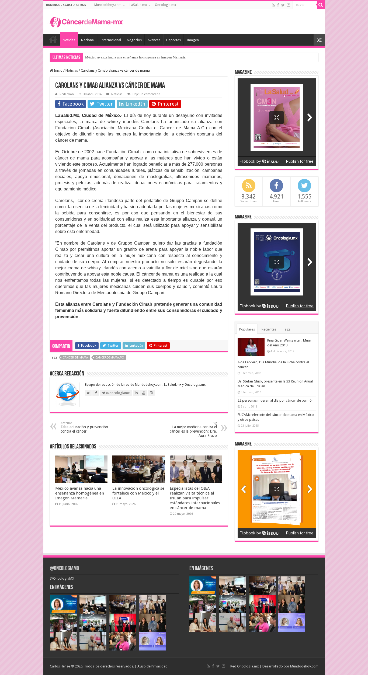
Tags (286, 329)
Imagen (193, 40)
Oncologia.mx (165, 5)
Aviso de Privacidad (152, 666)
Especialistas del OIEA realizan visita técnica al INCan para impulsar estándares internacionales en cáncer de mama (195, 498)
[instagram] (288, 5)
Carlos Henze (60, 666)
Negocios (134, 40)
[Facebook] (278, 5)
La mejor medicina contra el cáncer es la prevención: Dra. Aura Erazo (193, 429)
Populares (247, 329)
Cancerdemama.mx (109, 357)
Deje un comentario (146, 94)
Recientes (269, 329)
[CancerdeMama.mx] (85, 21)
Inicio (53, 39)
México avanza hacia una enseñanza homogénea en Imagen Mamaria (79, 493)
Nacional (88, 40)
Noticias (69, 40)
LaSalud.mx (138, 5)
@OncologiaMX (64, 569)
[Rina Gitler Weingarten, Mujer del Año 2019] (251, 347)
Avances (154, 40)
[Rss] (273, 5)
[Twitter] (283, 5)
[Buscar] (321, 5)
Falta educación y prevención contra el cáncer (84, 427)
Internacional (110, 40)
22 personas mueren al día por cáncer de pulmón (276, 400)
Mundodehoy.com (107, 5)
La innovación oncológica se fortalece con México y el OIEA (129, 57)
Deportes (173, 40)
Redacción (67, 94)
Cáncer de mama (75, 357)
